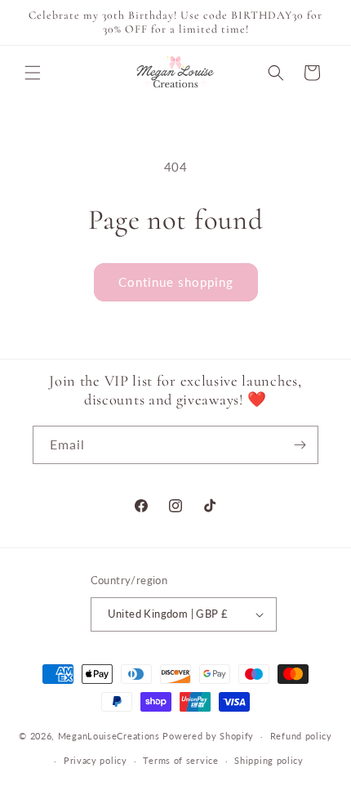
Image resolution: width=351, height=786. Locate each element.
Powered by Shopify (208, 735)
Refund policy (301, 735)
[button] (33, 73)
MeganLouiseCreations (109, 735)
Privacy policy (95, 760)
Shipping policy (269, 760)
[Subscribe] (300, 445)
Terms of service (180, 760)
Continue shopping (175, 282)
